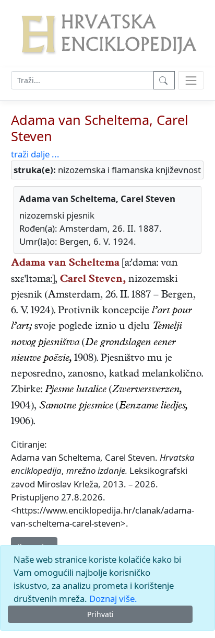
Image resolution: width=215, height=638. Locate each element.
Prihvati (100, 614)
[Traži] (164, 80)
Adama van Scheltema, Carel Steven (99, 128)
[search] (191, 80)
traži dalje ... (35, 154)
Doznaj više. (113, 599)
